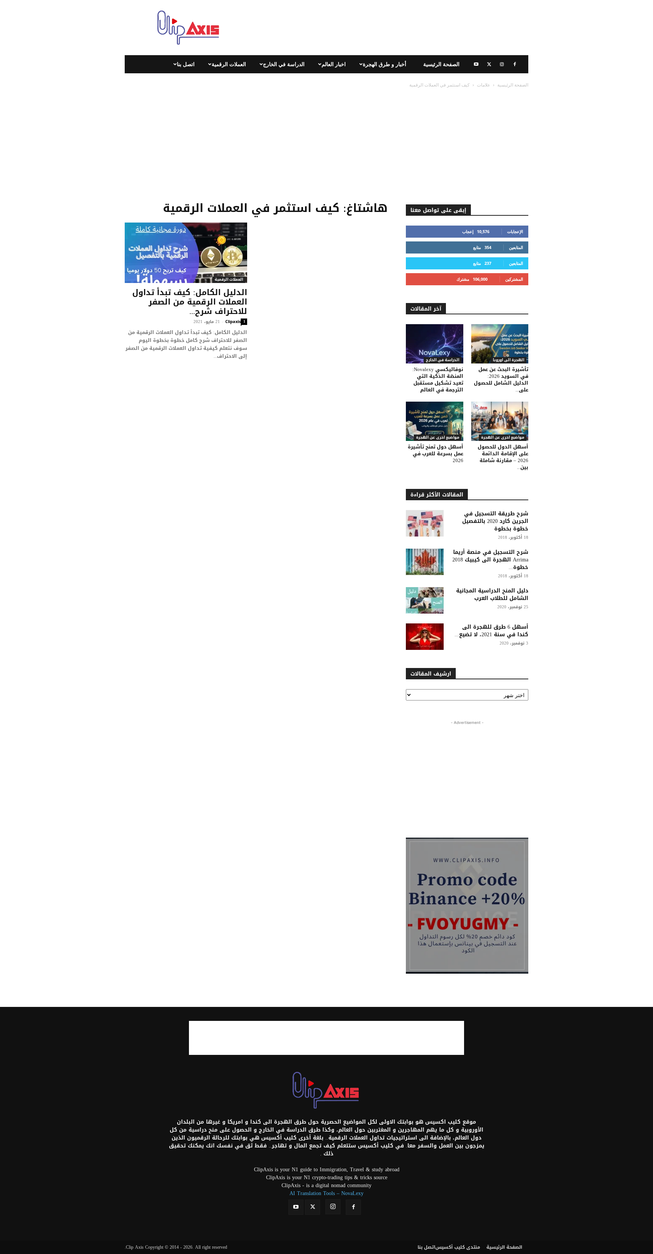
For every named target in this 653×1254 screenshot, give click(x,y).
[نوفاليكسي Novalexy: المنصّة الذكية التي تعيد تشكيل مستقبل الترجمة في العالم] (434, 343)
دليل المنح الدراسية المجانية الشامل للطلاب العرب (492, 594)
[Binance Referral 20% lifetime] (467, 906)
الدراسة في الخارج (284, 64)
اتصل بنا (186, 64)
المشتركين (514, 279)
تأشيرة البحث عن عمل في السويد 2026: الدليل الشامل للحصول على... (501, 379)
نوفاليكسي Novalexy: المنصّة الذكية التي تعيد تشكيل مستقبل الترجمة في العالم (437, 379)
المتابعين (516, 247)
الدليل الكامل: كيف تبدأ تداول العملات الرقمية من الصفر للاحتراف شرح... (189, 302)
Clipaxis (233, 321)
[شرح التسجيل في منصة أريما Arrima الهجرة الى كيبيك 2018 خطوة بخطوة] (425, 562)
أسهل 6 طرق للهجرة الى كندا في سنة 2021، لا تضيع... (491, 631)
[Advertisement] (390, 28)
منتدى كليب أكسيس (457, 1247)
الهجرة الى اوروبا (508, 360)
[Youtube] (476, 64)
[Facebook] (514, 64)
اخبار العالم (334, 64)
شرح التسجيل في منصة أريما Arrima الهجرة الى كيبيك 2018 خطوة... (490, 559)
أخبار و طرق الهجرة (384, 64)
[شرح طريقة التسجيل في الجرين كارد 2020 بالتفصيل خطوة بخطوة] (425, 523)
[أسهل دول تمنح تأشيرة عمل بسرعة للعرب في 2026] (434, 421)
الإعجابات (515, 231)
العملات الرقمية (229, 64)
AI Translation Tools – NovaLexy (326, 1193)
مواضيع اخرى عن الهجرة (437, 437)
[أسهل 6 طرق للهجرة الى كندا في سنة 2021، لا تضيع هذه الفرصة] (425, 636)
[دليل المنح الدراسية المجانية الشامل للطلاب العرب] (425, 600)
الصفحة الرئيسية (441, 64)
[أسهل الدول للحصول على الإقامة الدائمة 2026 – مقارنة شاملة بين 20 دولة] (500, 421)
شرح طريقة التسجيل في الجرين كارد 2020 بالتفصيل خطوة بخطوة (495, 521)
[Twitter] (489, 64)
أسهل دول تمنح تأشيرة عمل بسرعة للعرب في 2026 (435, 453)
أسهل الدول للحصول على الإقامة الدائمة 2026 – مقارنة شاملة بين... (503, 457)
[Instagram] (502, 64)
